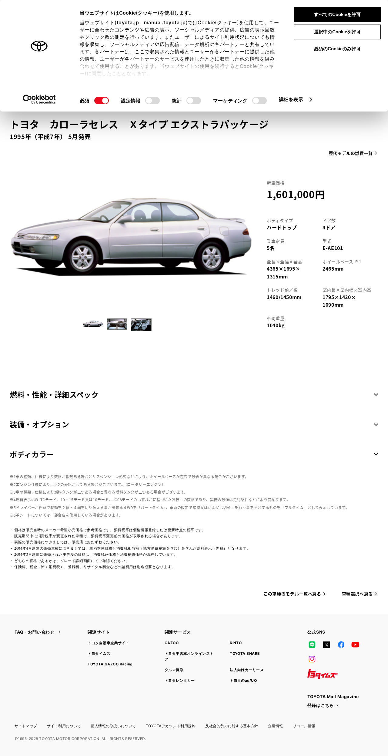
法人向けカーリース (247, 670)
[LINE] (312, 645)
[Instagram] (312, 659)
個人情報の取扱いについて (113, 726)
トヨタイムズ (99, 653)
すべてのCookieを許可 (337, 14)
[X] (326, 645)
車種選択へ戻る (357, 594)
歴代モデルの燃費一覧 (351, 153)
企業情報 (275, 726)
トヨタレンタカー (180, 680)
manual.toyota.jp (165, 22)
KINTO (236, 643)
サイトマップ (26, 726)
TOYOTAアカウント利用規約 (171, 726)
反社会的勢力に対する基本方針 (231, 726)
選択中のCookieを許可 (337, 31)
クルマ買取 (174, 670)
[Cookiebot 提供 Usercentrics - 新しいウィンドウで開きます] (39, 99)
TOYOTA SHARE (245, 653)
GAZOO (172, 643)
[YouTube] (355, 645)
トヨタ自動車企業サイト (108, 643)
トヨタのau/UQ (243, 680)
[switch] (152, 100)
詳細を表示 (291, 99)
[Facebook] (341, 645)
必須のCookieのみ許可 (337, 48)
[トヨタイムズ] (322, 674)
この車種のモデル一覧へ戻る (292, 594)
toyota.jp (128, 22)
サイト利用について (64, 726)
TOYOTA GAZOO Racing (110, 664)
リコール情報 (304, 726)
